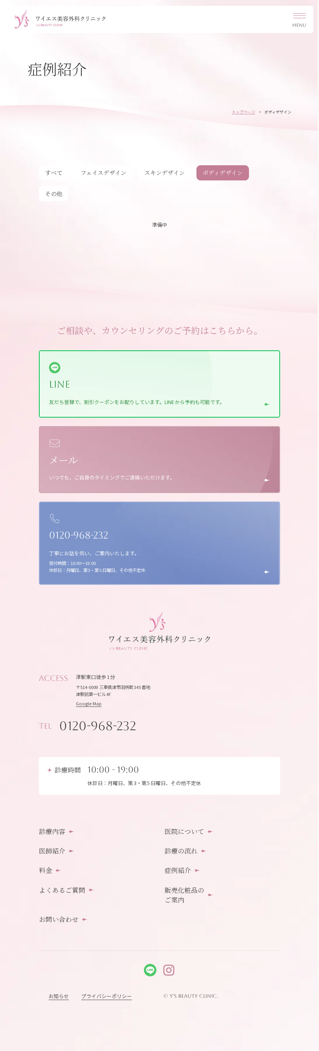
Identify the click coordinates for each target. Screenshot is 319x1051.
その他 (54, 193)
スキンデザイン (164, 172)
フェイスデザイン (103, 172)
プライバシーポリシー (106, 996)
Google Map (89, 703)
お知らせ (59, 996)
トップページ (243, 112)
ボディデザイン (223, 172)
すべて (54, 172)
